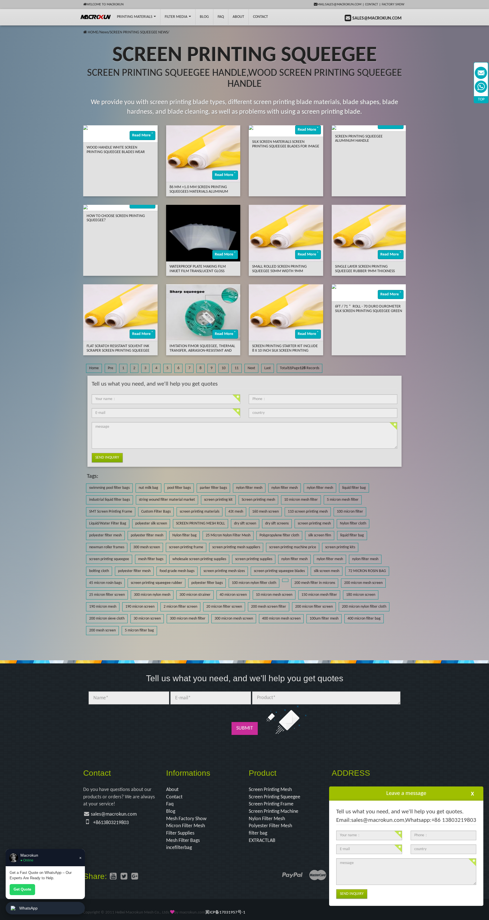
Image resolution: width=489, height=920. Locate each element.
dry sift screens (277, 523)
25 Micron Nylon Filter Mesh (228, 535)
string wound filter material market (167, 500)
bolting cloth (99, 571)
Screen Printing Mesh (270, 789)
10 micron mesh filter (301, 500)
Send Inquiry (107, 457)
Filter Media (176, 17)
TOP (481, 99)
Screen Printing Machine (273, 811)
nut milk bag (148, 488)
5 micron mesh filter (343, 500)
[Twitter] (124, 877)
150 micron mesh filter (319, 595)
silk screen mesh (326, 571)
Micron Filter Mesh (185, 826)
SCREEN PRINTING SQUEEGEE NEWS (139, 32)
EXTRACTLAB (262, 840)
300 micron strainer (195, 595)
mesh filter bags (150, 559)
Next (251, 368)
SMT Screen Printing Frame (110, 512)
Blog (170, 811)
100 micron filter (350, 512)
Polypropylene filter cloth (279, 535)
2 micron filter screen (180, 607)
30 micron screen (147, 618)
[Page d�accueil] (85, 32)
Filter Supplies (180, 833)
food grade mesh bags (177, 571)
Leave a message (406, 793)
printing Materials (135, 17)
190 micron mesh (102, 607)
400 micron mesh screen (281, 618)
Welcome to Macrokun (105, 4)
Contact (371, 4)
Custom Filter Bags (156, 512)
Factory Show (393, 4)
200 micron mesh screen (363, 583)
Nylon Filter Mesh (267, 819)
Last (267, 368)
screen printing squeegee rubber (156, 583)
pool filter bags (179, 488)
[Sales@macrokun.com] (481, 73)
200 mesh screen (102, 630)
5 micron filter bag (139, 630)
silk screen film (319, 535)
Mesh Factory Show (186, 819)
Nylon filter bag (184, 535)
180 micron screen (360, 595)
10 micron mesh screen (274, 595)
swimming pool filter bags (109, 488)
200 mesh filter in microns (314, 583)
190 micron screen (140, 607)
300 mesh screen (146, 547)
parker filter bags (213, 488)
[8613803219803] (481, 87)
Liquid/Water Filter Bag (107, 523)
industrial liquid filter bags (109, 500)
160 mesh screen (265, 512)
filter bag (258, 833)
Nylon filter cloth (353, 523)
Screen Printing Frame (271, 804)
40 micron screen (233, 595)
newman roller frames (106, 547)
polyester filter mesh (105, 535)
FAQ (221, 17)
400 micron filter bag (364, 618)
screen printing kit (218, 500)
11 (237, 368)
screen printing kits (340, 547)
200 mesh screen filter (268, 607)
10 (224, 368)
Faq (169, 804)
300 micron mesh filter (187, 618)
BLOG (204, 17)
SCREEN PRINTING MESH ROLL (200, 523)
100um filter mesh (324, 618)
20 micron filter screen (224, 607)
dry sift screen (245, 523)
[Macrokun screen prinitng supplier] (96, 17)
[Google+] (134, 877)
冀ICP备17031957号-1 (225, 912)
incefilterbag (179, 847)
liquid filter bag (354, 488)
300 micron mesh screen (234, 618)
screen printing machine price (292, 547)
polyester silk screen (151, 523)
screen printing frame (186, 547)
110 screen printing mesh (308, 512)
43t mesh (235, 512)
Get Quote (22, 889)
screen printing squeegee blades (279, 571)
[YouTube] (113, 877)
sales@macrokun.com (114, 814)
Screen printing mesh (258, 500)
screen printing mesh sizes (224, 571)
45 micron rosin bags (105, 583)
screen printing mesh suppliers (236, 547)
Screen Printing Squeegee (274, 797)
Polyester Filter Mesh (270, 826)
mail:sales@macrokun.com (339, 4)
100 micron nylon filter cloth (254, 583)
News (104, 32)
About (238, 17)
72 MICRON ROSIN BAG (367, 571)
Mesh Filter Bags (183, 840)
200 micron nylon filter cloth (364, 607)
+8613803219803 (111, 823)
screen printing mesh (314, 523)
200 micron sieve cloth (107, 618)
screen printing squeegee (109, 559)
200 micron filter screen (314, 607)
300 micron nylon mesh (152, 595)
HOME (93, 32)
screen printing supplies (253, 559)
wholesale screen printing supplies (199, 559)
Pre (110, 368)
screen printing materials (199, 512)
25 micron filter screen (107, 595)
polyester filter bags (207, 583)
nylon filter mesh (249, 488)
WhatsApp (28, 908)
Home (94, 368)
